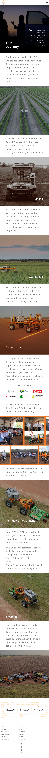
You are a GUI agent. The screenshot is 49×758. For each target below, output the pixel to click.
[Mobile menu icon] (47, 2)
